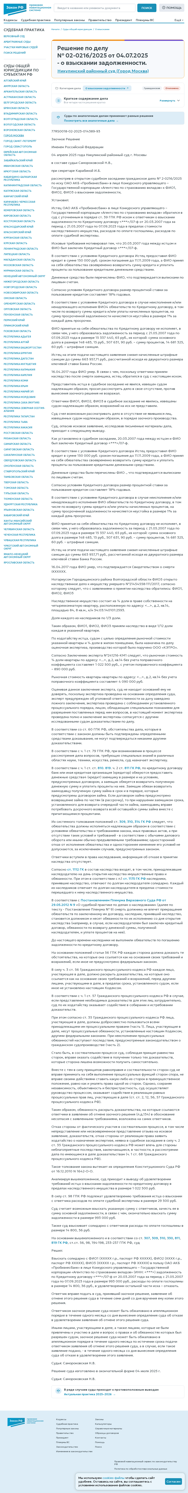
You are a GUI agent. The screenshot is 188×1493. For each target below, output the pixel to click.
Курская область (15, 243)
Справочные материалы (108, 1428)
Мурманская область (18, 270)
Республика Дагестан (19, 358)
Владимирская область (20, 113)
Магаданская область (19, 259)
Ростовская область (18, 433)
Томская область (16, 487)
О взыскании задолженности (105, 88)
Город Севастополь (18, 146)
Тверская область (16, 482)
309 (122, 821)
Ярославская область (19, 562)
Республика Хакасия (18, 427)
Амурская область (16, 86)
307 (147, 1238)
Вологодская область (19, 124)
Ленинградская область (21, 248)
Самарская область (17, 444)
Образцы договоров (107, 1433)
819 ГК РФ (59, 1242)
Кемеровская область (19, 210)
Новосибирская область (21, 292)
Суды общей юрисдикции (77, 29)
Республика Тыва (16, 422)
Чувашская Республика (20, 540)
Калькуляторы (103, 1423)
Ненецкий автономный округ (24, 276)
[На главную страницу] (27, 10)
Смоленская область (19, 466)
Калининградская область (23, 185)
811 (177, 1238)
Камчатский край (16, 196)
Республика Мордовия (19, 397)
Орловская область (17, 309)
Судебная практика (35, 20)
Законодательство (67, 1446)
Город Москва (14, 135)
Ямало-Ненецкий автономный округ (17, 556)
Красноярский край (17, 232)
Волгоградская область (21, 119)
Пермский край (14, 320)
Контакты (100, 1437)
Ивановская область (18, 166)
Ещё (178, 20)
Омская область (15, 298)
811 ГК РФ (132, 768)
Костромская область (19, 221)
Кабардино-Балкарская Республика (20, 178)
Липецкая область (17, 254)
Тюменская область (18, 498)
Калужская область (17, 190)
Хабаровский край (16, 515)
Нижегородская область (21, 281)
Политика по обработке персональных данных (140, 1468)
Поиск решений (15, 52)
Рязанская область (17, 438)
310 (130, 821)
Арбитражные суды (17, 41)
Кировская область (17, 215)
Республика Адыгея (17, 336)
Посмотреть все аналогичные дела (91, 120)
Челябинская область (19, 529)
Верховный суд (14, 36)
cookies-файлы (113, 1478)
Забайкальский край (18, 160)
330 (170, 1238)
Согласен (173, 1481)
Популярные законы (69, 20)
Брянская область (16, 108)
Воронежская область (19, 130)
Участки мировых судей (21, 47)
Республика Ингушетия (20, 364)
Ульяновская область (19, 509)
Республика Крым (16, 386)
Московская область (18, 265)
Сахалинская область (19, 455)
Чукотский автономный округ (21, 547)
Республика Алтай (16, 342)
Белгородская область (20, 102)
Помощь (174, 8)
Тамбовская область (18, 476)
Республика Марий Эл (19, 391)
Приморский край (16, 325)
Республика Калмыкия (19, 369)
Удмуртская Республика (20, 504)
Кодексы (10, 20)
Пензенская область (18, 314)
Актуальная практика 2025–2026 (90, 1394)
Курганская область (18, 237)
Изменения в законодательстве (74, 1451)
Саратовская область (19, 449)
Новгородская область (20, 287)
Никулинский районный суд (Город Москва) (103, 71)
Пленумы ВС (145, 20)
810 (100, 768)
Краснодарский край (18, 226)
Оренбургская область (19, 303)
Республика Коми (16, 380)
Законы (99, 1419)
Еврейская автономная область (20, 154)
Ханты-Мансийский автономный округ (18, 522)
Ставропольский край (19, 471)
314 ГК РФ (143, 821)
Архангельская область (20, 91)
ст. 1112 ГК (75, 869)
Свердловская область (20, 460)
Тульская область (16, 493)
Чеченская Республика (19, 534)
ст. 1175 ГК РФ (134, 878)
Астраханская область (20, 97)
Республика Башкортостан (22, 347)
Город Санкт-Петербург (20, 141)
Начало (55, 29)
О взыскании (102, 29)
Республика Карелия (18, 375)
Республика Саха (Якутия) (21, 402)
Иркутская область (17, 171)
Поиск (147, 8)
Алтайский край (15, 80)
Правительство (100, 20)
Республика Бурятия (18, 353)
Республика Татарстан (19, 416)
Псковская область (17, 331)
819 (108, 768)
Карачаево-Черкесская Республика (19, 203)
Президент (123, 20)
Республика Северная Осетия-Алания (24, 410)
